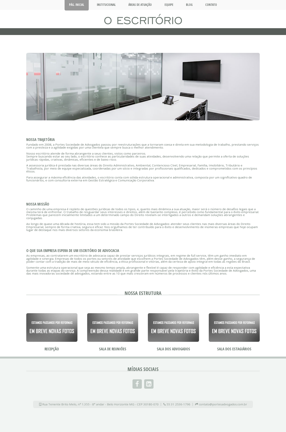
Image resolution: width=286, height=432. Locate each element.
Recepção (52, 349)
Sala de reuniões (112, 349)
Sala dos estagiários (234, 349)
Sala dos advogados (173, 349)
